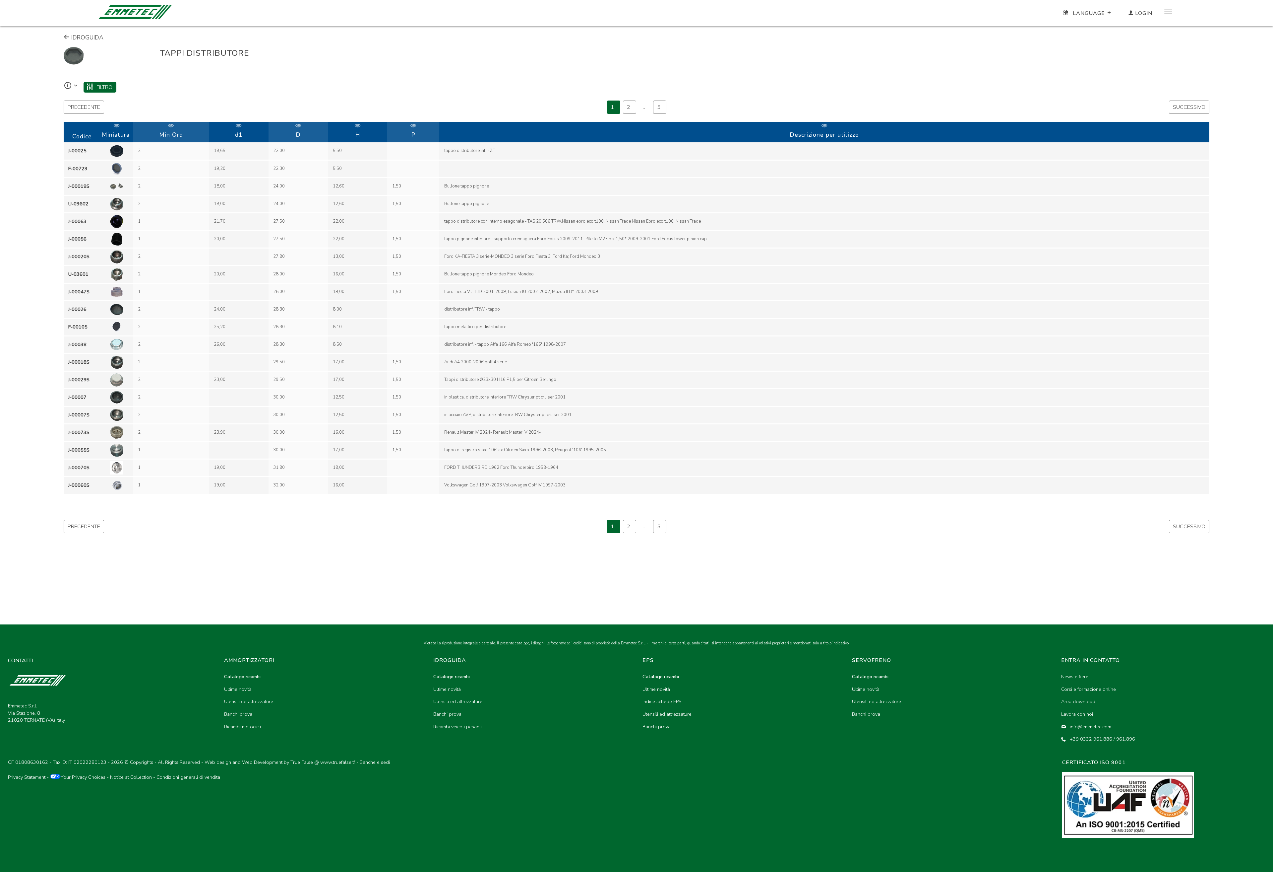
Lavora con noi (1077, 714)
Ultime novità (238, 689)
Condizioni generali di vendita (188, 777)
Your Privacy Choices (83, 777)
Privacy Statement (26, 777)
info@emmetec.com (1090, 726)
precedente (84, 107)
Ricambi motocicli (242, 726)
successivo (1189, 107)
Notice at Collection (131, 777)
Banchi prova (238, 714)
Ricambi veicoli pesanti (457, 726)
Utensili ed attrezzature (248, 701)
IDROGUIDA (86, 37)
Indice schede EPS (662, 701)
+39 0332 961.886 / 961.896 (1102, 739)
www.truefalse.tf (337, 762)
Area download (1078, 701)
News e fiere (1074, 676)
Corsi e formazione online (1088, 689)
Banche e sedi (375, 762)
